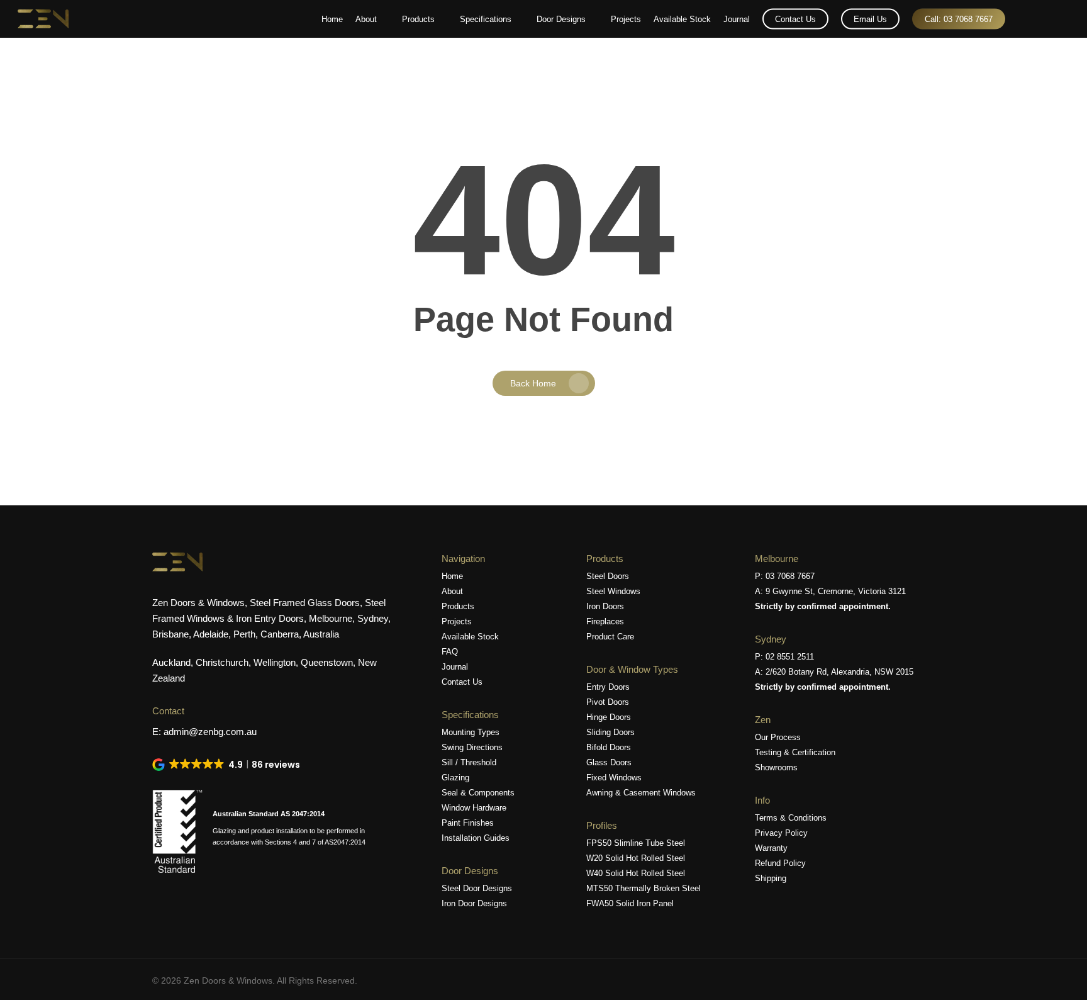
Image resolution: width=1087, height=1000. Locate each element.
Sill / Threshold (469, 762)
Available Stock (470, 636)
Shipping (770, 878)
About (452, 591)
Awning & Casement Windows (641, 792)
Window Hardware (474, 807)
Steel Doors (607, 576)
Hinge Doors (608, 717)
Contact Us (462, 682)
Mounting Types (470, 732)
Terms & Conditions (791, 818)
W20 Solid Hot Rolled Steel (635, 858)
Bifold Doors (608, 747)
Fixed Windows (614, 777)
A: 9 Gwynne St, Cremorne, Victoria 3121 (830, 591)
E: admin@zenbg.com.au (204, 731)
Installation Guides (476, 838)
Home (452, 576)
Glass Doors (609, 762)
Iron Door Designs (474, 903)
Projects (457, 621)
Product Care (610, 636)
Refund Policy (780, 863)
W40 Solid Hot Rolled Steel (635, 873)
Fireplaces (605, 621)
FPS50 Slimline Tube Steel (635, 843)
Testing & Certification (795, 752)
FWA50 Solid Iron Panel (630, 903)
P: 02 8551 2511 (784, 656)
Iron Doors (605, 606)
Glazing (455, 777)
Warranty (771, 848)
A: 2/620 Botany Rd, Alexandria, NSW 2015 (834, 672)
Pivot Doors (607, 702)
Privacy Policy (781, 833)
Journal (455, 666)
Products (458, 606)
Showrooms (776, 767)
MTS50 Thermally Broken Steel (643, 888)
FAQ (450, 651)
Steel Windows (613, 591)
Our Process (778, 737)
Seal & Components (478, 792)
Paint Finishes (468, 823)
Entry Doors (608, 687)
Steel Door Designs (477, 888)
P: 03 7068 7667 (785, 576)
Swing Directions (472, 747)
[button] (227, 764)
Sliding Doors (610, 732)
